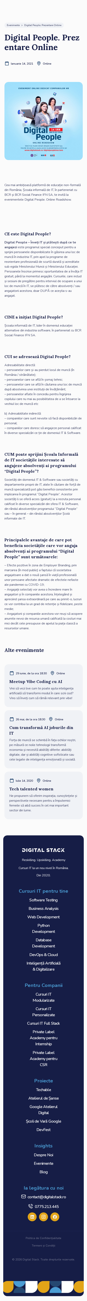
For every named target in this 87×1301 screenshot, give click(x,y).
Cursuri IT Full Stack (43, 1023)
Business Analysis (43, 908)
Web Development (43, 917)
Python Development (43, 928)
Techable (43, 1090)
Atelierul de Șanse (43, 1098)
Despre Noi (43, 1155)
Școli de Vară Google (43, 1121)
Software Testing (43, 900)
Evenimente (43, 1163)
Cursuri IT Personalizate (43, 1012)
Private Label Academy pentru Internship (43, 1038)
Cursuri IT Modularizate (43, 997)
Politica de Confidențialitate (43, 1238)
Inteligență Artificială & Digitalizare (44, 966)
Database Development (43, 943)
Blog (43, 1172)
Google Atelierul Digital (43, 1110)
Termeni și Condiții (43, 1246)
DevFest (43, 1129)
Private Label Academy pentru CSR (43, 1058)
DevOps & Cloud (43, 954)
